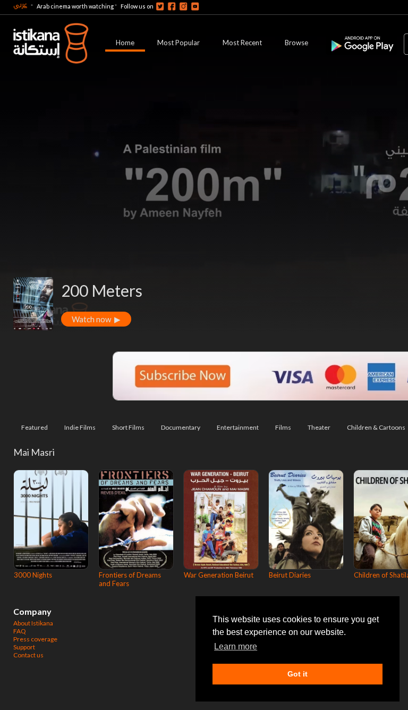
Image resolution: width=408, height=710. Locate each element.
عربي (20, 5)
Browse (296, 42)
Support (24, 647)
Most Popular (178, 42)
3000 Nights (33, 575)
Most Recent (242, 42)
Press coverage (35, 639)
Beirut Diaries (290, 575)
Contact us (28, 655)
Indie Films (80, 427)
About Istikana (33, 623)
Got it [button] (297, 674)
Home (125, 42)
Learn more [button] (235, 646)
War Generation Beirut (218, 575)
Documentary (180, 427)
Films (283, 427)
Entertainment (238, 427)
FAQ (19, 631)
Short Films (128, 427)
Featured (34, 427)
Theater (319, 427)
